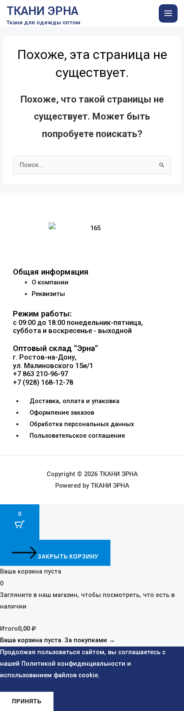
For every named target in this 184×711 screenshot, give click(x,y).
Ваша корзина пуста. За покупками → (57, 640)
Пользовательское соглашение (77, 435)
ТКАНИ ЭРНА (42, 11)
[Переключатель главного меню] (168, 13)
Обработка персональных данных (82, 424)
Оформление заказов (62, 412)
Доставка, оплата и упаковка (74, 401)
